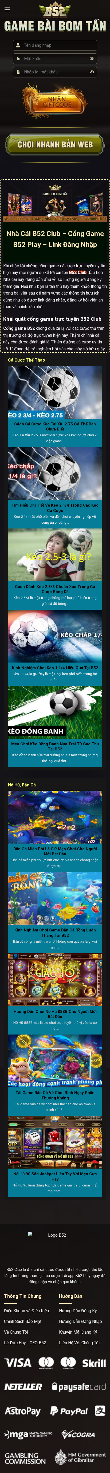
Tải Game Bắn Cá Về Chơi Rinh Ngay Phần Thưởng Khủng (55, 1095)
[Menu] (7, 9)
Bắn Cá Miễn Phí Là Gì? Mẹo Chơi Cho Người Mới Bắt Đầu (55, 852)
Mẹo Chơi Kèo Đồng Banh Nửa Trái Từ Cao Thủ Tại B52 (55, 747)
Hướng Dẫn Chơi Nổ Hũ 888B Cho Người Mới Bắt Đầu (55, 1014)
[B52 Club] (55, 9)
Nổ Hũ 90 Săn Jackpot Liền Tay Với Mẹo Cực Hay (55, 1177)
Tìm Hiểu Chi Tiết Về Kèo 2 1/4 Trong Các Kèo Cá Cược (55, 508)
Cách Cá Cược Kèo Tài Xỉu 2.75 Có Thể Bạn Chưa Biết (55, 427)
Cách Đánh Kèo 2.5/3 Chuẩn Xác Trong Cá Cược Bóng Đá (55, 589)
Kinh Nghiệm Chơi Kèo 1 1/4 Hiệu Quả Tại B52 (55, 667)
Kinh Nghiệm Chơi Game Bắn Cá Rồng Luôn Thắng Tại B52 (55, 933)
